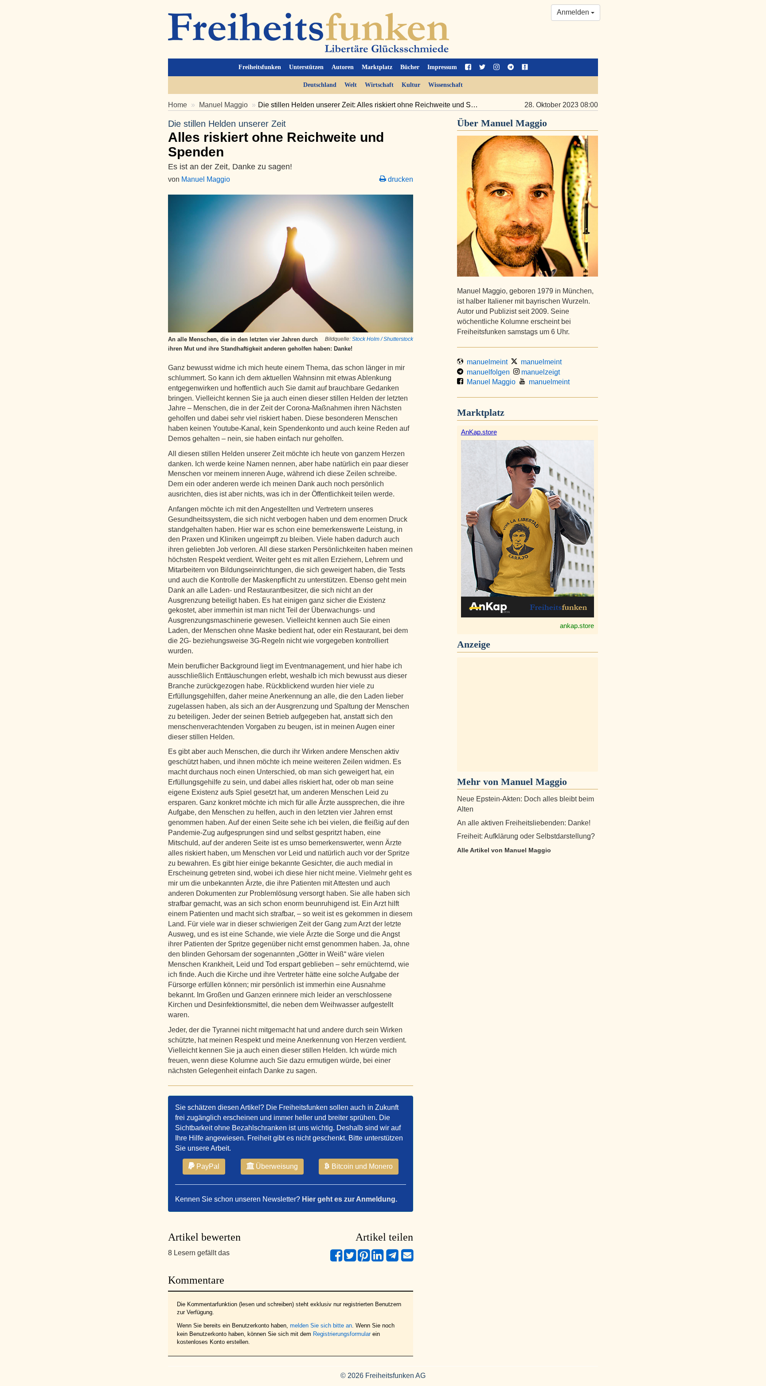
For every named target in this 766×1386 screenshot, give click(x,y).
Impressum (442, 67)
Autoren (343, 67)
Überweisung (276, 1166)
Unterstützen (306, 67)
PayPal (207, 1166)
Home (177, 105)
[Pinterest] (364, 1259)
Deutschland (319, 85)
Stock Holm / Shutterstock (382, 339)
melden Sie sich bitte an (321, 1325)
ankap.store (577, 625)
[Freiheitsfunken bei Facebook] (468, 67)
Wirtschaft (379, 85)
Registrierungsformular (342, 1334)
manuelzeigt (540, 372)
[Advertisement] (527, 714)
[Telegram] (392, 1259)
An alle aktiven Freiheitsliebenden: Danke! (523, 823)
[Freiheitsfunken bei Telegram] (510, 67)
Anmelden (574, 12)
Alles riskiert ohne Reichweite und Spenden (276, 139)
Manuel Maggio (223, 105)
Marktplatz (377, 67)
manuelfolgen (486, 372)
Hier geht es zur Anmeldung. (349, 1199)
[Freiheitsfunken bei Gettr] (525, 67)
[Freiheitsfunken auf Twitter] (482, 67)
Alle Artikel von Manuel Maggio (504, 850)
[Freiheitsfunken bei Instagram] (496, 67)
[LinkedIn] (377, 1259)
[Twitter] (350, 1259)
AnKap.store (479, 432)
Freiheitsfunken (259, 67)
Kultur (411, 85)
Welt (350, 85)
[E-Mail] (407, 1259)
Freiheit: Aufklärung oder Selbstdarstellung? (526, 836)
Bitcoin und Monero (361, 1166)
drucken (399, 179)
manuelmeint (485, 362)
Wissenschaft (445, 85)
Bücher (409, 67)
